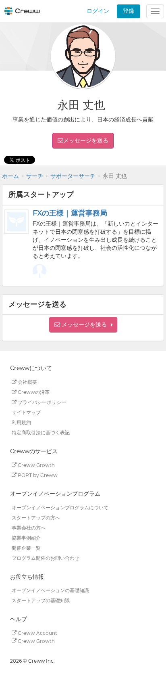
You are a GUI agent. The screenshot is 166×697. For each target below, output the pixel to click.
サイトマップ (26, 412)
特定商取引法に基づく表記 (41, 432)
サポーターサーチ (72, 176)
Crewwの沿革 (33, 392)
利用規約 (21, 422)
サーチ (34, 176)
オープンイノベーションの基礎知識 (50, 590)
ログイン (98, 11)
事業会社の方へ (29, 528)
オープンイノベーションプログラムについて (60, 507)
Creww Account (37, 633)
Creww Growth (36, 465)
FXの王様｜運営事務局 (70, 213)
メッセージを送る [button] (85, 140)
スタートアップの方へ (36, 518)
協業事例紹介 (26, 538)
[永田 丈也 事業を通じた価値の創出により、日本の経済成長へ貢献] (39, 271)
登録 (128, 11)
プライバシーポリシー (41, 402)
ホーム (10, 176)
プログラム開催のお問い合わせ (45, 558)
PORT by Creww (37, 475)
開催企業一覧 (26, 548)
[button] (83, 325)
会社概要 (27, 382)
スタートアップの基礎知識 (41, 600)
